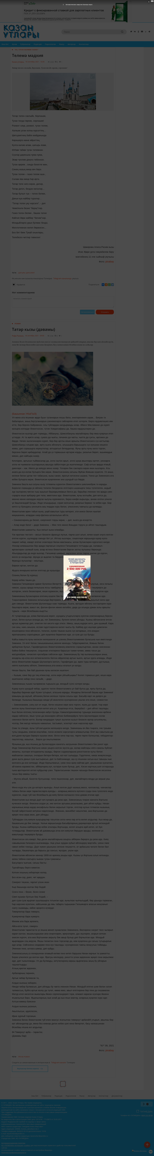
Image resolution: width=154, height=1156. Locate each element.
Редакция (38, 44)
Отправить (105, 312)
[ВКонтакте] (103, 284)
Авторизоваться (87, 312)
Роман (18, 323)
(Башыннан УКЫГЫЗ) (24, 413)
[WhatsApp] (109, 284)
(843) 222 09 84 (147, 1115)
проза (20, 1057)
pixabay (109, 261)
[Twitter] (131, 32)
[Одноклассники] (106, 284)
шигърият (30, 273)
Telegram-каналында (62, 278)
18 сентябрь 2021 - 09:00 (34, 336)
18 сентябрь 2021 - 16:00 (34, 62)
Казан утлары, (18, 62)
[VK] (134, 32)
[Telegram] (149, 32)
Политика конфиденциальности (13, 1152)
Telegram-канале (58, 1062)
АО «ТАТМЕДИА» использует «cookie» (15, 1145)
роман (27, 1057)
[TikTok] (145, 32)
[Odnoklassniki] (138, 32)
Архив (14, 44)
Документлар (117, 1096)
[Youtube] (141, 32)
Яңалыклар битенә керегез (28, 1068)
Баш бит (5, 44)
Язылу (61, 44)
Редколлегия (50, 44)
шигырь (21, 273)
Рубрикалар (25, 44)
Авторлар (72, 44)
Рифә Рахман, (18, 336)
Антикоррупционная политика (13, 1143)
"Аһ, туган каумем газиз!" (26, 50)
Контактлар (84, 44)
